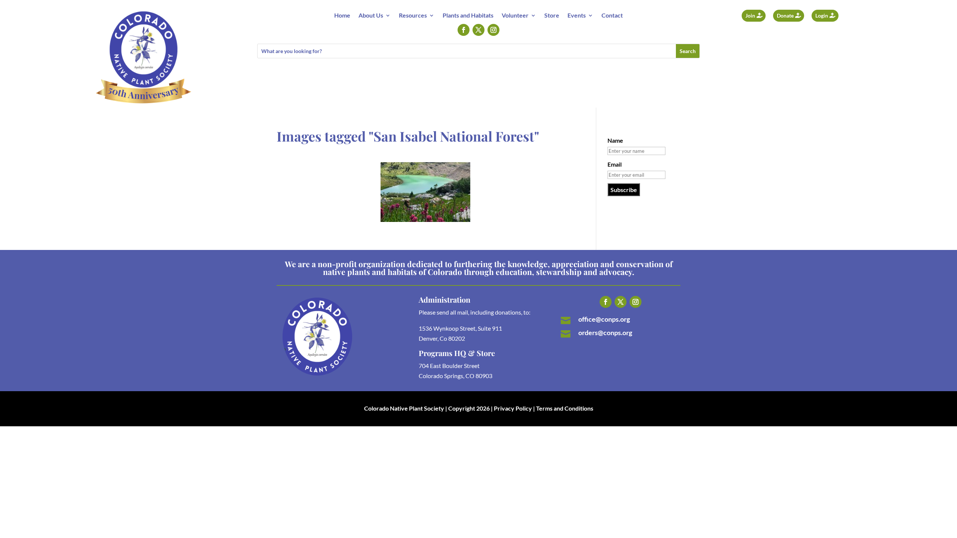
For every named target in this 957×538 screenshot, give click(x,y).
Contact (612, 16)
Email (614, 164)
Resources (413, 16)
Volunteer (515, 16)
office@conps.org (604, 319)
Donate (785, 15)
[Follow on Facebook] (464, 30)
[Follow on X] (478, 30)
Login (821, 15)
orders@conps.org (605, 332)
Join (750, 15)
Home (342, 16)
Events (576, 16)
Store (551, 16)
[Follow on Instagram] (493, 30)
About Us (371, 16)
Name (615, 140)
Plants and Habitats (468, 16)
